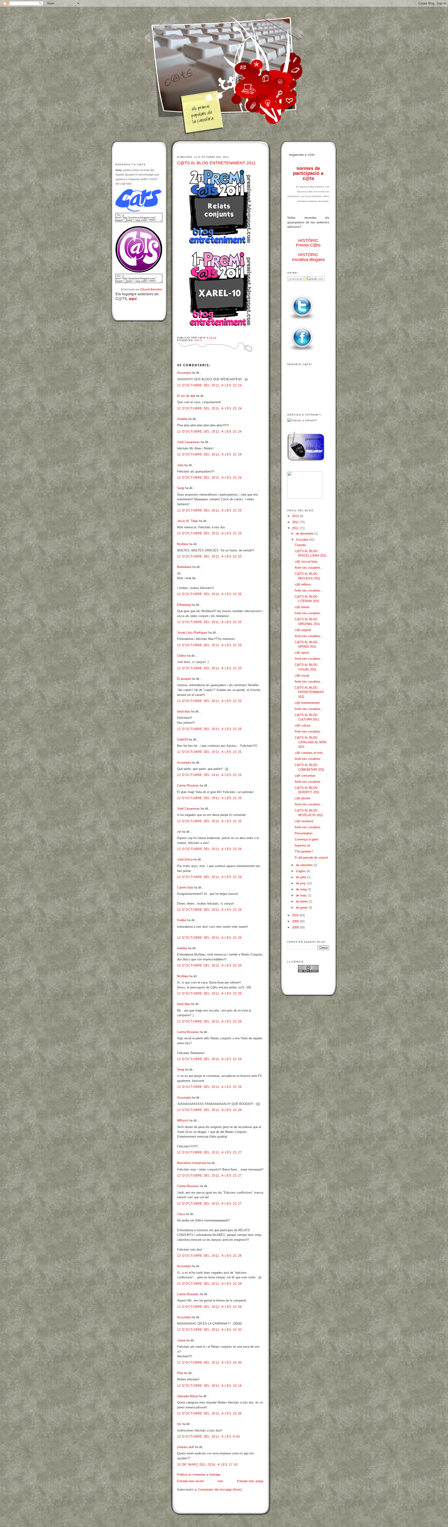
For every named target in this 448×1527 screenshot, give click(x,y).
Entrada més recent (190, 1481)
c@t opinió (302, 652)
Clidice (181, 655)
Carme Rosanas (188, 785)
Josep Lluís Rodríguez (192, 632)
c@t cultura (302, 725)
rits (179, 1424)
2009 (296, 921)
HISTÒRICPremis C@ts (308, 243)
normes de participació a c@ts (308, 173)
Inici (220, 1481)
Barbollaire (184, 567)
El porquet (184, 679)
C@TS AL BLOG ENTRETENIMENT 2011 (216, 163)
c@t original (303, 630)
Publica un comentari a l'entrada (198, 1474)
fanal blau (183, 711)
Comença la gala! (306, 839)
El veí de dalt (186, 396)
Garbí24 (182, 739)
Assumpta (184, 372)
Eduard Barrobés (151, 289)
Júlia (180, 465)
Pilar (180, 1373)
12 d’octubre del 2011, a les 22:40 (209, 1362)
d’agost (301, 871)
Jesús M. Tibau (187, 521)
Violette (182, 419)
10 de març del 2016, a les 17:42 (207, 1464)
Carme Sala (185, 887)
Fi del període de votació (311, 857)
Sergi (180, 488)
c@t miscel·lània (306, 561)
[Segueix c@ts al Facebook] (302, 351)
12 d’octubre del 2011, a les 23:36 (209, 1413)
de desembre (305, 533)
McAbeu (182, 544)
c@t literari (302, 607)
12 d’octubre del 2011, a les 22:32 (209, 1329)
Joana (181, 1340)
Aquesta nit (302, 845)
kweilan (182, 948)
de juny (301, 883)
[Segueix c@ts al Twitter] (302, 320)
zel (179, 831)
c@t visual (302, 675)
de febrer (302, 901)
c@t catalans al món (309, 753)
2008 (296, 927)
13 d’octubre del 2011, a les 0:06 (208, 1436)
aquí (132, 299)
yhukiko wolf (185, 1447)
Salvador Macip (187, 1396)
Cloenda (300, 545)
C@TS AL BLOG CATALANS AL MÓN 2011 (310, 742)
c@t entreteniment (307, 703)
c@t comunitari (305, 775)
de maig (302, 889)
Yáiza (181, 1214)
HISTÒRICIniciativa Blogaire (308, 257)
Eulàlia (181, 920)
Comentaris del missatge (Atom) (220, 1489)
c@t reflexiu (303, 584)
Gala (198, 340)
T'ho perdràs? (304, 851)
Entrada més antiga (250, 1481)
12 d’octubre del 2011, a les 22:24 (209, 385)
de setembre (305, 865)
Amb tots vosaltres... (309, 567)
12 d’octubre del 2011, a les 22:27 (209, 1152)
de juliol (301, 877)
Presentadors (304, 833)
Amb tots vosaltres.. (308, 827)
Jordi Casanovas (188, 442)
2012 (296, 522)
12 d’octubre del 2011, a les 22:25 (209, 510)
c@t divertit (302, 798)
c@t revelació (304, 821)
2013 (296, 516)
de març (302, 895)
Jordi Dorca (184, 859)
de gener (302, 907)
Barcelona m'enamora (191, 1163)
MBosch (182, 1120)
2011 (296, 528)
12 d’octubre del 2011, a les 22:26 (209, 849)
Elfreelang (184, 605)
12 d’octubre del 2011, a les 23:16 (209, 1385)
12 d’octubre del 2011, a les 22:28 (209, 1255)
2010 (296, 915)
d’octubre (302, 539)
